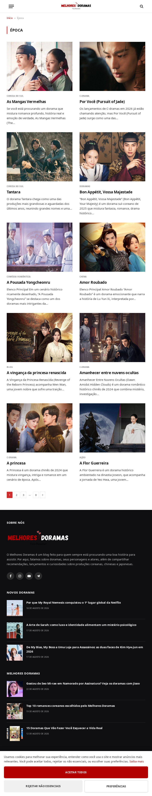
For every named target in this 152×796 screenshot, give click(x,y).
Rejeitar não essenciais (43, 786)
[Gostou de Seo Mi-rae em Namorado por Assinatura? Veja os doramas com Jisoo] (15, 689)
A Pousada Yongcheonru (28, 282)
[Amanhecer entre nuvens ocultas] (112, 337)
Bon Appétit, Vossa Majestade (106, 192)
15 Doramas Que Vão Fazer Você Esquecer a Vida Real (64, 728)
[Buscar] (141, 6)
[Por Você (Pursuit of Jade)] (112, 66)
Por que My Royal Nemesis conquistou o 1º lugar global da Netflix (73, 602)
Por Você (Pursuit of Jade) (102, 101)
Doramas (85, 186)
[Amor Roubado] (112, 247)
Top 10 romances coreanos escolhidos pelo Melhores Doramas (70, 706)
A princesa (16, 463)
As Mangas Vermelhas (26, 101)
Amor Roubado (93, 282)
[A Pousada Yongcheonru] (39, 247)
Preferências (116, 786)
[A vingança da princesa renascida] (39, 337)
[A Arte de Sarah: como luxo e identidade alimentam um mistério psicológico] (15, 630)
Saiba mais (136, 761)
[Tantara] (39, 156)
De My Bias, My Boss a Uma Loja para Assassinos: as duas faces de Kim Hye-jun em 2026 (84, 649)
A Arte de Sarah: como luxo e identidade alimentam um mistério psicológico (81, 625)
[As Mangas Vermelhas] (39, 66)
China (83, 276)
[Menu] (11, 6)
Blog (10, 367)
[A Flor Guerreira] (112, 427)
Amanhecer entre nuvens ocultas (109, 372)
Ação (83, 457)
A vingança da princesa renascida (36, 372)
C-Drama (84, 96)
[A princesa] (39, 427)
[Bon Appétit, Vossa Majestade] (112, 156)
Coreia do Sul (15, 96)
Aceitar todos (75, 772)
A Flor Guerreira (94, 463)
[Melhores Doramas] (76, 6)
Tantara (13, 192)
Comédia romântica (19, 276)
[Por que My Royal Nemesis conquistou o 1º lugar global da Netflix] (15, 608)
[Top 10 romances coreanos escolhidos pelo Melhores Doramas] (15, 711)
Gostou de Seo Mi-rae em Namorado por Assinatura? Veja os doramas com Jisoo (83, 683)
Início (10, 18)
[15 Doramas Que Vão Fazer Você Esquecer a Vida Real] (15, 734)
